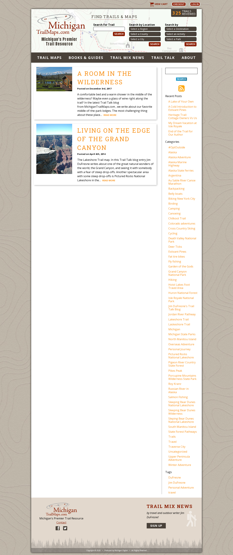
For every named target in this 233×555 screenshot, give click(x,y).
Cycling (172, 233)
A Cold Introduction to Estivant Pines (182, 108)
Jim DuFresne (176, 482)
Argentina (174, 175)
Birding (173, 203)
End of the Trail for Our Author (180, 132)
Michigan (174, 329)
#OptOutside (176, 147)
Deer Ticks (175, 247)
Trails (172, 436)
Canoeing (174, 213)
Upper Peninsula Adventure (179, 458)
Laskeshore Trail (179, 324)
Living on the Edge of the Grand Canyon (114, 139)
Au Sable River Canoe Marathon (181, 182)
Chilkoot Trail (177, 218)
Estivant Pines (177, 251)
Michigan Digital (121, 550)
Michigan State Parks (181, 334)
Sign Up (156, 526)
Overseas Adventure (181, 344)
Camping (174, 208)
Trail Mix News (127, 57)
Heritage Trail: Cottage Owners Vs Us (182, 116)
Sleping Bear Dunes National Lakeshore (181, 420)
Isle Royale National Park (181, 299)
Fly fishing (174, 261)
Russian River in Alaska (178, 390)
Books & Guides (86, 57)
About (189, 57)
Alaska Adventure (179, 157)
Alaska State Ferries (181, 170)
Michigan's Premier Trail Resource (59, 41)
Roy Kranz (174, 384)
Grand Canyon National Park (177, 273)
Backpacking (176, 188)
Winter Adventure (179, 465)
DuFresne (174, 477)
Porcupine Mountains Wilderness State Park (182, 377)
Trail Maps (49, 57)
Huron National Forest (182, 293)
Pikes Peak (175, 371)
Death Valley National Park (182, 239)
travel (172, 492)
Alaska (172, 152)
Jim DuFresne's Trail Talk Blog (181, 307)
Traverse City (176, 447)
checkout (179, 4)
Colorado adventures (181, 223)
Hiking (172, 280)
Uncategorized (177, 451)
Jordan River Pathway (182, 314)
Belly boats (175, 194)
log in (195, 4)
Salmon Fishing (178, 397)
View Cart (161, 4)
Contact (61, 522)
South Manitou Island (182, 427)
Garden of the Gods (180, 266)
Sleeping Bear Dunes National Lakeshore (181, 403)
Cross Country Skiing (181, 228)
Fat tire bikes (176, 256)
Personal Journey (179, 349)
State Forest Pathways (182, 432)
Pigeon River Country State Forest (182, 363)
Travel (172, 442)
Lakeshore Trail (178, 319)
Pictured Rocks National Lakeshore (181, 355)
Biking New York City (181, 199)
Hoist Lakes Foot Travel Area (179, 286)
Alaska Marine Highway (177, 163)
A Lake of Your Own (181, 101)
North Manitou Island (182, 339)
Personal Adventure (181, 487)
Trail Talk (163, 57)
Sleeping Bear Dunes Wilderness (181, 411)
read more (110, 115)
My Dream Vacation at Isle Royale (182, 124)
